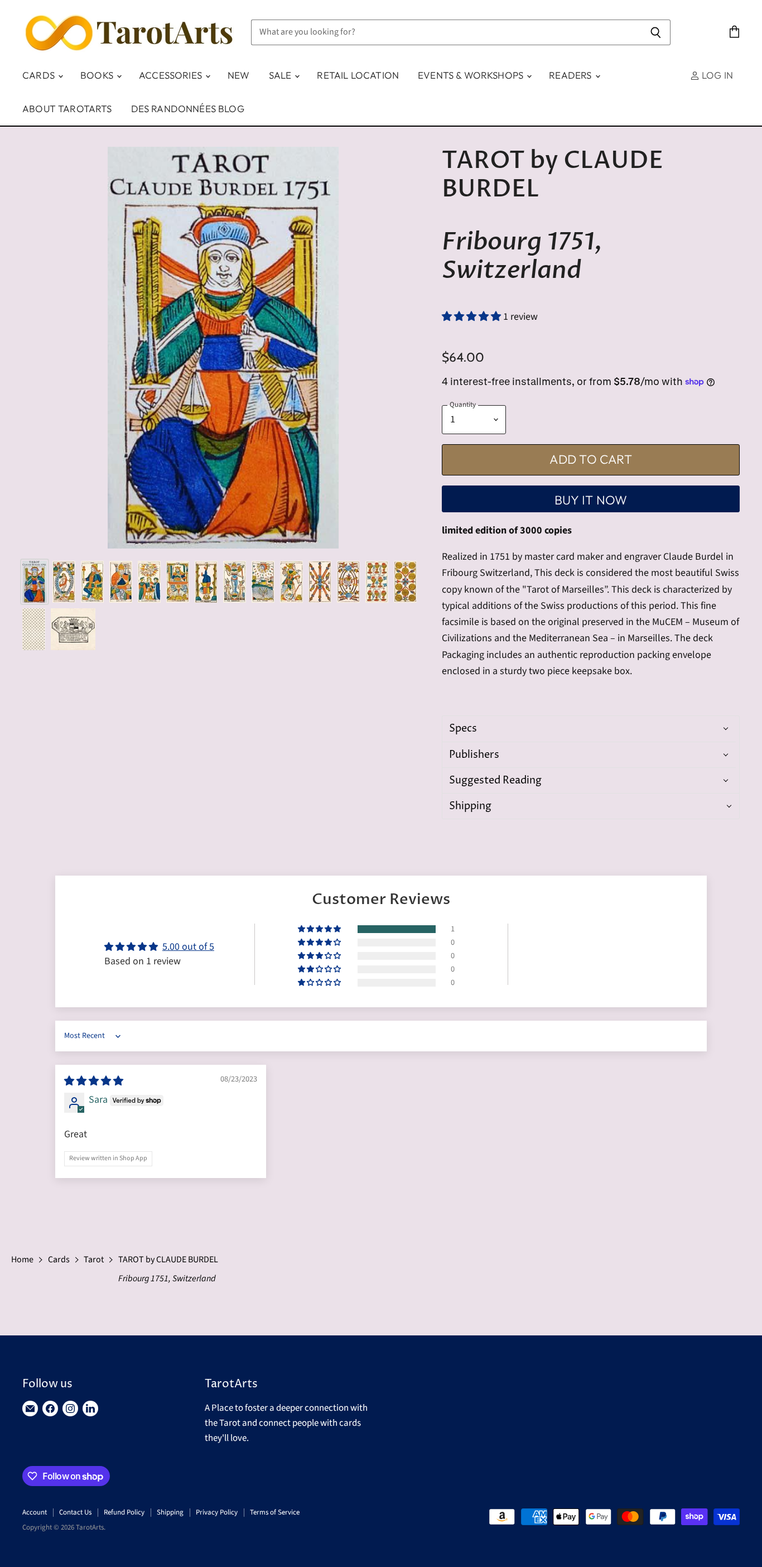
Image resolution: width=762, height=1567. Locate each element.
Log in (716, 75)
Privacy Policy (217, 1512)
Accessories (171, 75)
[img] (93, 1081)
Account (34, 1512)
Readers (571, 75)
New (239, 75)
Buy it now (590, 500)
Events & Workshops (471, 75)
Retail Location (358, 75)
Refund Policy (124, 1512)
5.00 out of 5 (188, 947)
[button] (472, 317)
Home (22, 1259)
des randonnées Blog (187, 108)
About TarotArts (67, 108)
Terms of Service (275, 1512)
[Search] (656, 32)
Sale (281, 75)
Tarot (94, 1259)
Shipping (170, 1512)
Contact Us (75, 1512)
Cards (39, 75)
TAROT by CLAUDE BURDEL (169, 1269)
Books (97, 75)
